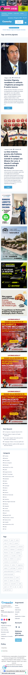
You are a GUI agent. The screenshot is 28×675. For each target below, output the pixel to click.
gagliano (18, 554)
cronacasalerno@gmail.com (7, 613)
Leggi (8, 109)
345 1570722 (4, 617)
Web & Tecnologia (8, 475)
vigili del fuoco (7, 591)
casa (5, 544)
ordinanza (6, 566)
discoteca (19, 551)
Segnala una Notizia (6, 627)
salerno (6, 585)
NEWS (12, 560)
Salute (5, 482)
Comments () (16, 79)
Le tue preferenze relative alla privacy (15, 672)
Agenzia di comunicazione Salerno (14, 668)
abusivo (6, 541)
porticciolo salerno (8, 579)
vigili (20, 588)
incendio (13, 557)
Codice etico (16, 13)
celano (5, 547)
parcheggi (12, 569)
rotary (17, 582)
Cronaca (6, 510)
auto (12, 541)
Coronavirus (6, 512)
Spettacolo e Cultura (9, 519)
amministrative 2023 (9, 525)
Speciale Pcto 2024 (8, 468)
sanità (5, 471)
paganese (20, 566)
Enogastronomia (8, 473)
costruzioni (13, 547)
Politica (5, 484)
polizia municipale (8, 575)
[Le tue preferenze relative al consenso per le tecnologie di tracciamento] (25, 672)
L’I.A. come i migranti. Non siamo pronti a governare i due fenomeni (14, 30)
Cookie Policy (4, 652)
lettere (5, 560)
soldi (20, 585)
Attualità (6, 523)
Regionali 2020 (7, 516)
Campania (6, 507)
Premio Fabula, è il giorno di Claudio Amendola (12, 436)
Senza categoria (8, 464)
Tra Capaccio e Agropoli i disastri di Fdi (13, 433)
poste (5, 582)
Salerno (5, 489)
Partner (22, 13)
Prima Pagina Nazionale (9, 503)
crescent (20, 547)
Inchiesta (6, 494)
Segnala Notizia (5, 15)
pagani (6, 569)
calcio (17, 541)
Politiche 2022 (7, 521)
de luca (6, 551)
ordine (13, 566)
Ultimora (6, 505)
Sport (5, 514)
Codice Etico (4, 629)
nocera (18, 560)
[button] (25, 22)
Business (6, 459)
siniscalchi (13, 585)
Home (16, 607)
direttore (12, 551)
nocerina (6, 563)
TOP (11, 588)
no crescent (14, 563)
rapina (11, 582)
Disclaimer (10, 13)
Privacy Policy (4, 649)
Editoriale (6, 466)
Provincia (6, 457)
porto (17, 579)
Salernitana (18, 611)
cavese (16, 544)
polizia (18, 572)
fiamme (6, 554)
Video (5, 528)
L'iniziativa (6, 500)
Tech (5, 530)
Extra (5, 498)
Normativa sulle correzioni (5, 634)
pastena (20, 569)
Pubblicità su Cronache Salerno (7, 639)
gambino (6, 557)
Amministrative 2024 (9, 478)
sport (5, 588)
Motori (5, 491)
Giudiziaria (6, 480)
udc (15, 588)
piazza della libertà (9, 572)
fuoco (12, 554)
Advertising (4, 13)
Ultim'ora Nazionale (8, 496)
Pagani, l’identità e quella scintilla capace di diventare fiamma (14, 446)
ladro (19, 557)
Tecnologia (6, 487)
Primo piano (7, 462)
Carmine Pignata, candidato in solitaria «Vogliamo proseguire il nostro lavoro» (13, 85)
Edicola (18, 641)
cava (10, 544)
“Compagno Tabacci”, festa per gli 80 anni (14, 443)
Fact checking (4, 631)
